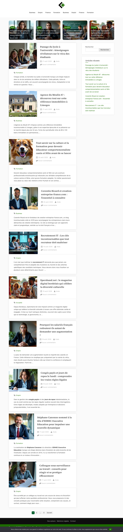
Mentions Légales (63, 521)
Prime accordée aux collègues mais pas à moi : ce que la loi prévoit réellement (19, 33)
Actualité (93, 27)
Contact (73, 521)
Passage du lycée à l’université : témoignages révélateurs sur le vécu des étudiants (96, 67)
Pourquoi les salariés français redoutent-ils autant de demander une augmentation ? (48, 33)
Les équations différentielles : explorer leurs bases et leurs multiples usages (73, 33)
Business (32, 12)
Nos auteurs (51, 521)
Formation (56, 12)
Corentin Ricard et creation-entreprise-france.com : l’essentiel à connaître (56, 194)
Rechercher (89, 47)
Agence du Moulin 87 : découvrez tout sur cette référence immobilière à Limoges (97, 77)
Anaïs (57, 61)
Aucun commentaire (49, 64)
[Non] (121, 529)
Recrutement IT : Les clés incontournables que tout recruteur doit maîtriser (55, 239)
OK (110, 529)
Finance (48, 12)
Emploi (40, 12)
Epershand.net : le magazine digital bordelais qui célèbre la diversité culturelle (100, 33)
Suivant (49, 513)
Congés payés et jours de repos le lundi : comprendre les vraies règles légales (56, 376)
